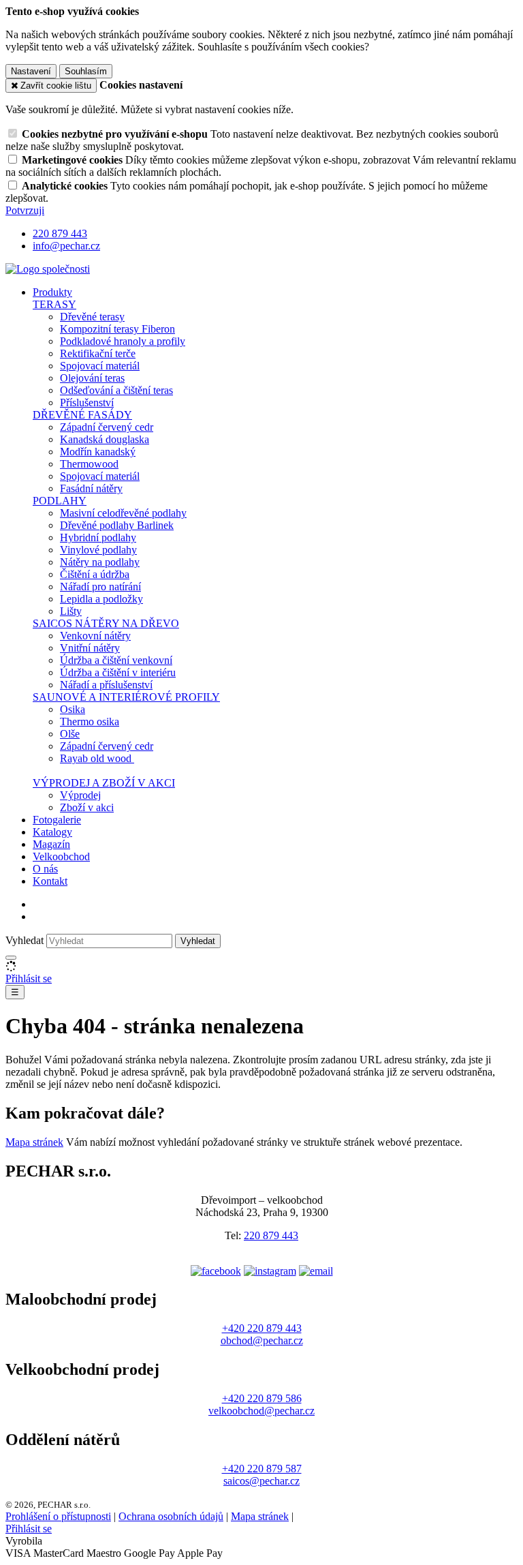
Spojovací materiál (100, 365)
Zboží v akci (87, 807)
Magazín (51, 844)
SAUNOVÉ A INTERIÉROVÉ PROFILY (126, 697)
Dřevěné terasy (92, 316)
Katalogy (52, 832)
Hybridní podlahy (98, 537)
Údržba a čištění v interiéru (118, 672)
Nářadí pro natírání (100, 586)
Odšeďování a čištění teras (116, 390)
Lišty (71, 611)
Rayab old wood (97, 758)
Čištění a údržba (94, 574)
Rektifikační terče (98, 353)
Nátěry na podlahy (100, 562)
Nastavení (31, 71)
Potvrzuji (24, 210)
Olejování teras (92, 378)
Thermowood (89, 464)
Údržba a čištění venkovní (116, 660)
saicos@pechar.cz (261, 1481)
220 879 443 (271, 1235)
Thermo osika (89, 721)
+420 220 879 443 (262, 1328)
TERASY (54, 304)
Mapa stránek (34, 1142)
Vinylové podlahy (98, 550)
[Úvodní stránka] (47, 269)
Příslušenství (87, 402)
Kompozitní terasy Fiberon (117, 329)
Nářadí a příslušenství (106, 684)
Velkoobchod (61, 856)
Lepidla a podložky (101, 599)
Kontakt (50, 881)
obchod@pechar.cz (262, 1340)
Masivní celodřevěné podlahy (123, 513)
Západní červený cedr (106, 427)
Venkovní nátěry (95, 635)
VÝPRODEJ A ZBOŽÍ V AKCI (104, 783)
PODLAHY (59, 500)
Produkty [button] (52, 292)
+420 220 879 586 (262, 1398)
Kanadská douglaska (104, 439)
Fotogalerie (57, 819)
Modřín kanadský (98, 451)
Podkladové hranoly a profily (122, 341)
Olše (70, 734)
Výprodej (80, 795)
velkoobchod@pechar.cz (261, 1410)
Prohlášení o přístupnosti (58, 1516)
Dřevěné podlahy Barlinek (117, 525)
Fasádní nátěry (91, 488)
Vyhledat (24, 940)
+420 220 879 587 (262, 1468)
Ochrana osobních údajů (170, 1516)
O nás (45, 869)
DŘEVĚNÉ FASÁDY (82, 415)
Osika (72, 709)
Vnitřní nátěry (90, 648)
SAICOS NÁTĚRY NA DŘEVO (106, 623)
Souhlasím (86, 71)
